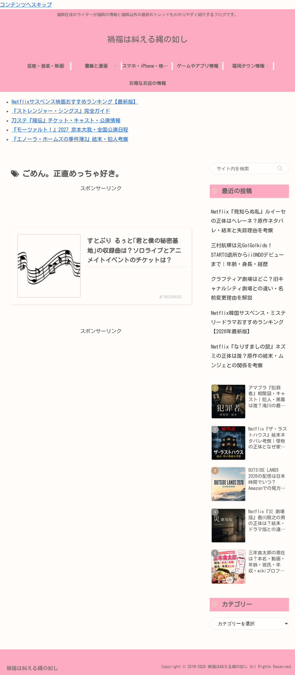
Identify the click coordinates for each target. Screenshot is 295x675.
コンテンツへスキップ (26, 4)
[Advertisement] (101, 205)
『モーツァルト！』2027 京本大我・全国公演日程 (70, 129)
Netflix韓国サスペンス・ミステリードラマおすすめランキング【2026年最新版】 (248, 322)
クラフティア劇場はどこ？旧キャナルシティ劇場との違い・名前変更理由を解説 (247, 288)
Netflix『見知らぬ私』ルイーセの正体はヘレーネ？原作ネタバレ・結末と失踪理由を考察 (248, 221)
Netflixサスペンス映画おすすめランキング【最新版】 (75, 101)
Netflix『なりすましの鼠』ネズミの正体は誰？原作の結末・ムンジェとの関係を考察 (248, 356)
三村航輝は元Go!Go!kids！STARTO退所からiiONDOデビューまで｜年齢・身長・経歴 (247, 255)
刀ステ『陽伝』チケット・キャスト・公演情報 (66, 120)
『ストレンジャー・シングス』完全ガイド (61, 110)
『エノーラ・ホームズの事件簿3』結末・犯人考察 (70, 139)
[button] (280, 168)
